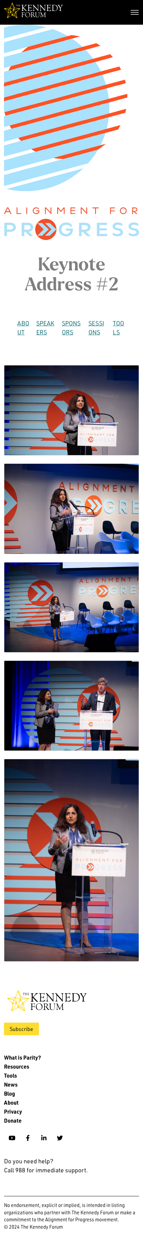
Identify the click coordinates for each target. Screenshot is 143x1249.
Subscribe (21, 1029)
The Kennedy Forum (33, 12)
